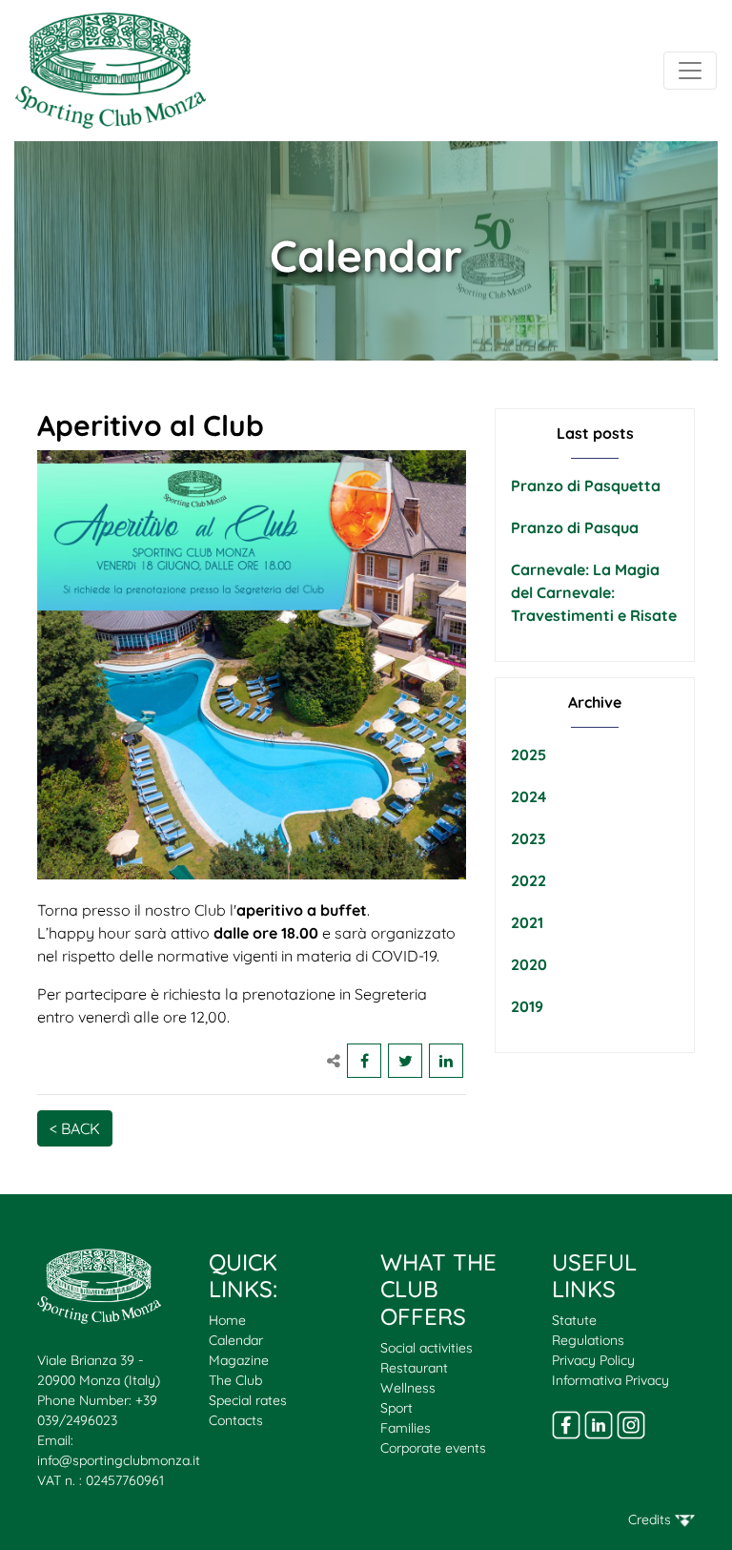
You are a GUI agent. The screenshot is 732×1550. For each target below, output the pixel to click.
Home (227, 1320)
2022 (528, 880)
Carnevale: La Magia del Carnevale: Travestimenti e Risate (594, 592)
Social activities (426, 1347)
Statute (574, 1320)
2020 (529, 964)
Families (405, 1427)
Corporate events (433, 1448)
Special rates (248, 1400)
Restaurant (414, 1367)
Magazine (239, 1360)
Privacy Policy (593, 1360)
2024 (528, 796)
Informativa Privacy (610, 1380)
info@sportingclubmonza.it (118, 1460)
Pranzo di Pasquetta (586, 485)
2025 (528, 754)
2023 (528, 838)
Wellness (408, 1387)
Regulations (588, 1340)
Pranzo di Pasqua (575, 527)
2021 (527, 922)
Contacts (236, 1420)
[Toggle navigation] (690, 71)
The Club (235, 1380)
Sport (396, 1407)
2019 (527, 1006)
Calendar (236, 1340)
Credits (651, 1519)
